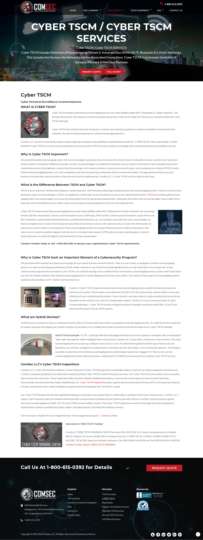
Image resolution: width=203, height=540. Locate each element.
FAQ (159, 10)
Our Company (91, 10)
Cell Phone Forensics (111, 519)
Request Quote (164, 468)
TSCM (150, 194)
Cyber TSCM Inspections (92, 382)
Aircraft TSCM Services (112, 515)
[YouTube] (153, 535)
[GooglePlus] (174, 535)
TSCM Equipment (139, 10)
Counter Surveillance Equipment (82, 502)
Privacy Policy (74, 515)
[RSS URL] (180, 535)
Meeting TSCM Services (113, 511)
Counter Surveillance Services (115, 507)
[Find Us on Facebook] (158, 535)
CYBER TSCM (108, 498)
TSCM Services (114, 10)
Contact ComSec (109, 415)
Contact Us (175, 10)
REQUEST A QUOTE (91, 72)
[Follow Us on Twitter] (169, 535)
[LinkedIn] (163, 535)
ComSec (47, 534)
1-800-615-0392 (173, 4)
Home (73, 10)
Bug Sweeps (107, 502)
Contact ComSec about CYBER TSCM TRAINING (90, 444)
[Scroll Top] (198, 534)
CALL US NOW (114, 72)
